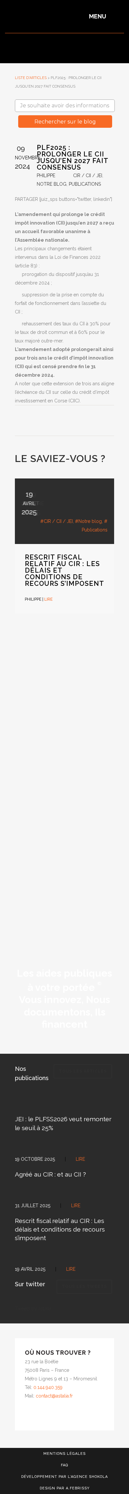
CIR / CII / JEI (87, 175)
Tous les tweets (84, 1286)
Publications (85, 184)
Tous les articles (83, 1071)
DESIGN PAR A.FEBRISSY (65, 1488)
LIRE (48, 599)
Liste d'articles (31, 78)
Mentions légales (64, 1454)
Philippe (46, 175)
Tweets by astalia (33, 1308)
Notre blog (51, 184)
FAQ (64, 1465)
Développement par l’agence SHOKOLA (64, 1477)
